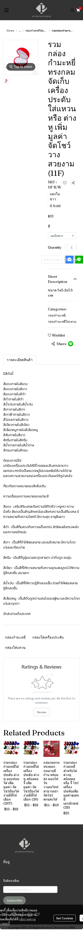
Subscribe (14, 900)
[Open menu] (6, 10)
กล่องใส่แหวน (15, 647)
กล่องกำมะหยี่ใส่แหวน (36, 30)
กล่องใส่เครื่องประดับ (48, 637)
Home (10, 30)
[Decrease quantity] (66, 247)
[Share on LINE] (70, 343)
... (20, 30)
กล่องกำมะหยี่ (57, 315)
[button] (72, 10)
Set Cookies (64, 918)
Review (41, 712)
